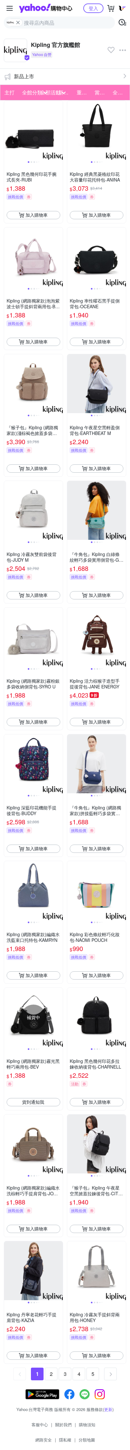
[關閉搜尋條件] (18, 22)
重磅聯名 (84, 92)
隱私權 (65, 1440)
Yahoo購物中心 (45, 8)
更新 (108, 1409)
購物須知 (87, 1424)
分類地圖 (87, 1440)
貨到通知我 (33, 1102)
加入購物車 (37, 215)
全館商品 (120, 92)
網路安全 (43, 1440)
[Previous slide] (8, 130)
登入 (93, 8)
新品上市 (24, 76)
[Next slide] (59, 130)
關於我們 (63, 1424)
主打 (9, 92)
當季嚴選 (102, 92)
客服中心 (40, 1424)
